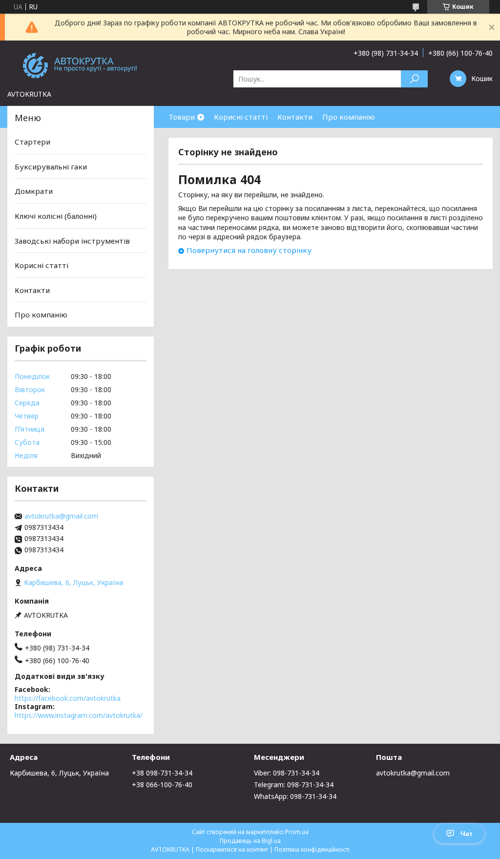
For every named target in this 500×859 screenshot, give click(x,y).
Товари (181, 117)
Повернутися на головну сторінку (249, 250)
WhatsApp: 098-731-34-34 (295, 796)
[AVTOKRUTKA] (80, 65)
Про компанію (348, 117)
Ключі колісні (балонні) (56, 216)
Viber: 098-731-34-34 (286, 772)
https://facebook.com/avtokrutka (68, 698)
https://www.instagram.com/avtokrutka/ (79, 715)
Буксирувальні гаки (51, 166)
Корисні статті (241, 117)
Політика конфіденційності (312, 849)
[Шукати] (414, 78)
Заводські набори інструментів (72, 240)
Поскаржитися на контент (232, 849)
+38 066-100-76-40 (162, 784)
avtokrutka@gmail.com (61, 516)
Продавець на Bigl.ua (250, 841)
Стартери (32, 142)
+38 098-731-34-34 (162, 772)
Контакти (294, 117)
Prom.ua (297, 832)
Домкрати (34, 191)
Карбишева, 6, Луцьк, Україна (59, 772)
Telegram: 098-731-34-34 (293, 784)
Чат (466, 834)
